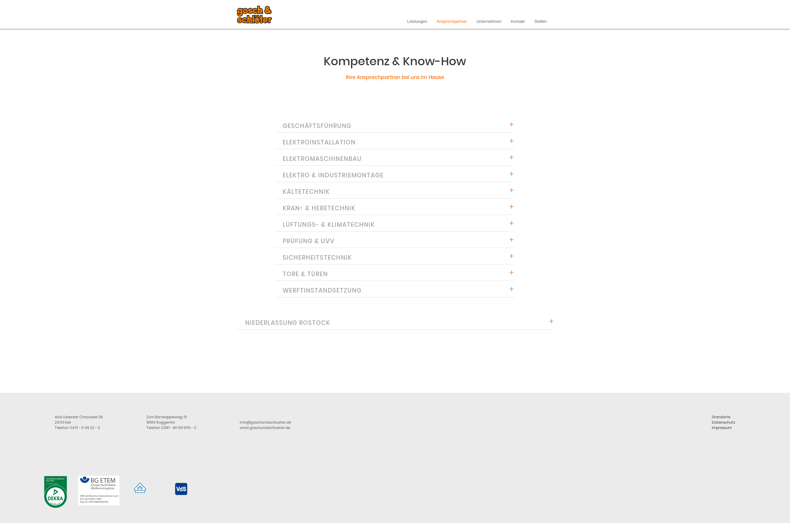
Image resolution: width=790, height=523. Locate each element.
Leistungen (417, 21)
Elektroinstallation (319, 142)
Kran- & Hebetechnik (319, 208)
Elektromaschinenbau (322, 159)
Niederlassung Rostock (287, 322)
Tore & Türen (305, 274)
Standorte (721, 417)
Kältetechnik (306, 191)
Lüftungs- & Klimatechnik (329, 224)
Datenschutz (723, 422)
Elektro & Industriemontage (333, 175)
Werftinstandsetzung (322, 290)
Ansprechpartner (452, 21)
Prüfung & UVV (309, 241)
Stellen (540, 21)
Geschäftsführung (317, 126)
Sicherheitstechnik (317, 257)
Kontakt (518, 21)
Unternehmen (488, 21)
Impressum (722, 427)
